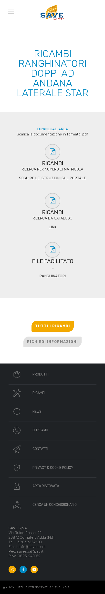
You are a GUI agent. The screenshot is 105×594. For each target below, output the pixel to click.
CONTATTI (40, 449)
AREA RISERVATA (45, 486)
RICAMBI (38, 393)
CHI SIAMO (40, 430)
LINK (52, 227)
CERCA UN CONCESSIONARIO (54, 505)
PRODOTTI (40, 374)
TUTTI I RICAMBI (52, 326)
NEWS (37, 412)
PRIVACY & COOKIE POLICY (52, 468)
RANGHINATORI (52, 276)
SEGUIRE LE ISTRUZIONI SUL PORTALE (52, 178)
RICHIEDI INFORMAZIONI (52, 342)
